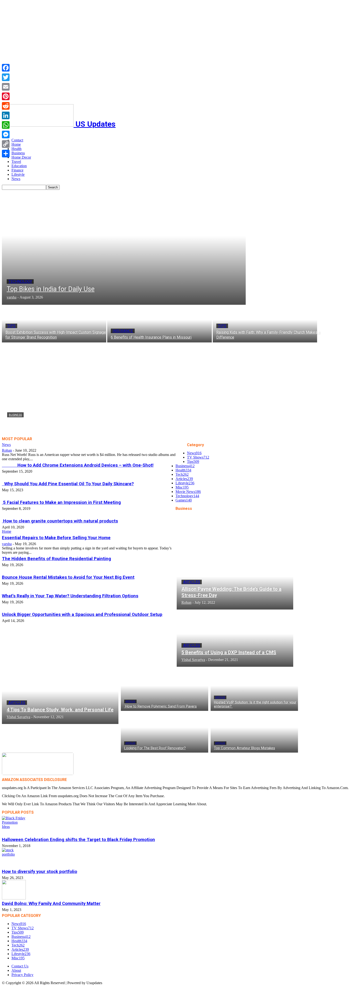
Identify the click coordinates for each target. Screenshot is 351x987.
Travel (16, 162)
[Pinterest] (6, 96)
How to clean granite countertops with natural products (60, 521)
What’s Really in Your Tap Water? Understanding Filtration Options (70, 596)
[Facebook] (6, 67)
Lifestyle (18, 174)
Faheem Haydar (19, 431)
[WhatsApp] (6, 125)
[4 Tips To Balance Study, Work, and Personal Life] (60, 696)
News (15, 179)
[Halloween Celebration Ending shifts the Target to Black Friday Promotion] (175, 826)
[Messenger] (6, 134)
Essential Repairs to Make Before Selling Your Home (56, 537)
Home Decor (21, 157)
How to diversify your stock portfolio (39, 871)
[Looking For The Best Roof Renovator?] (164, 732)
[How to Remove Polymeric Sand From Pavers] (164, 690)
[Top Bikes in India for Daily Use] (124, 247)
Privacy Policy (22, 975)
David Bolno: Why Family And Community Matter (51, 903)
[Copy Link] (6, 144)
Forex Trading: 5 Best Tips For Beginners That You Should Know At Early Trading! (120, 423)
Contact (17, 140)
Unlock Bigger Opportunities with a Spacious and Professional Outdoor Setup (82, 614)
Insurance (122, 331)
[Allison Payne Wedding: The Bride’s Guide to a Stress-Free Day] (235, 582)
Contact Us (19, 966)
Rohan (7, 450)
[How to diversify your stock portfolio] (175, 858)
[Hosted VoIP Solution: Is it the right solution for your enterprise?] (254, 690)
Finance (17, 170)
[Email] (6, 87)
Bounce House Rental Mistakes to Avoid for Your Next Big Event (68, 577)
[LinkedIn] (6, 115)
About (16, 970)
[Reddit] (6, 106)
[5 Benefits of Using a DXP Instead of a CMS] (235, 639)
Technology (20, 281)
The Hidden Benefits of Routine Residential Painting (56, 558)
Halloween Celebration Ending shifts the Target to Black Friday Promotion (78, 839)
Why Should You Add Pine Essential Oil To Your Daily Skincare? (68, 483)
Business (18, 153)
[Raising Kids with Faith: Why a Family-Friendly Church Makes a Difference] (265, 323)
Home (16, 144)
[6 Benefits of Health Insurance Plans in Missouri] (159, 323)
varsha (7, 544)
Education (19, 166)
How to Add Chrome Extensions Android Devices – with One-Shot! (78, 465)
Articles (191, 582)
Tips (11, 326)
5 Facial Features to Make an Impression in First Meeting (61, 502)
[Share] (6, 153)
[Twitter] (6, 77)
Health (16, 149)
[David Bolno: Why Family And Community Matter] (175, 889)
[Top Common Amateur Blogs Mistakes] (254, 732)
